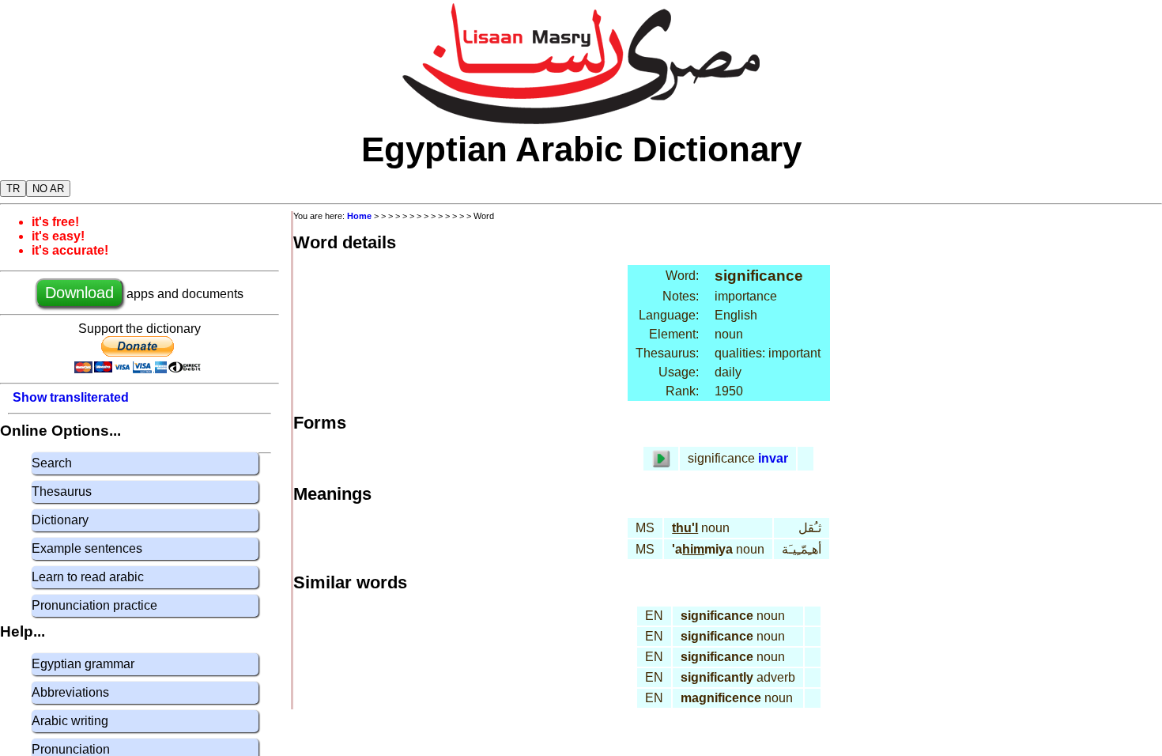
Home (359, 216)
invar (773, 458)
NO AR (48, 189)
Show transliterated (71, 397)
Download (79, 292)
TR (13, 189)
